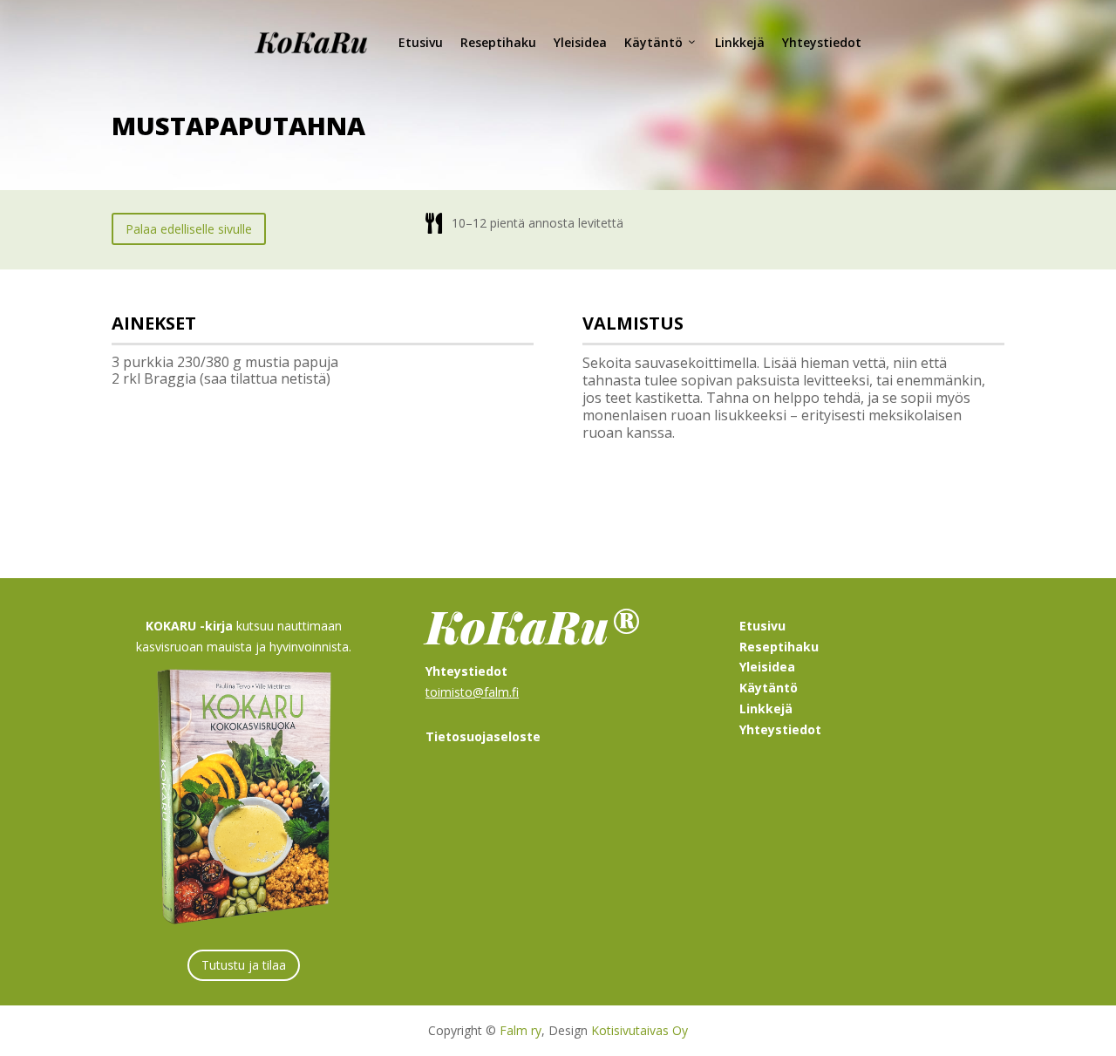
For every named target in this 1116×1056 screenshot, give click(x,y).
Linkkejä (740, 42)
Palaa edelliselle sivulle (189, 229)
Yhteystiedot (821, 42)
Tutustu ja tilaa (243, 965)
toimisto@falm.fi (472, 692)
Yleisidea (580, 42)
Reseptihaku (498, 42)
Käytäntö (653, 42)
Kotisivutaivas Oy (639, 1030)
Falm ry (520, 1030)
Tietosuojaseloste (483, 736)
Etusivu (420, 42)
